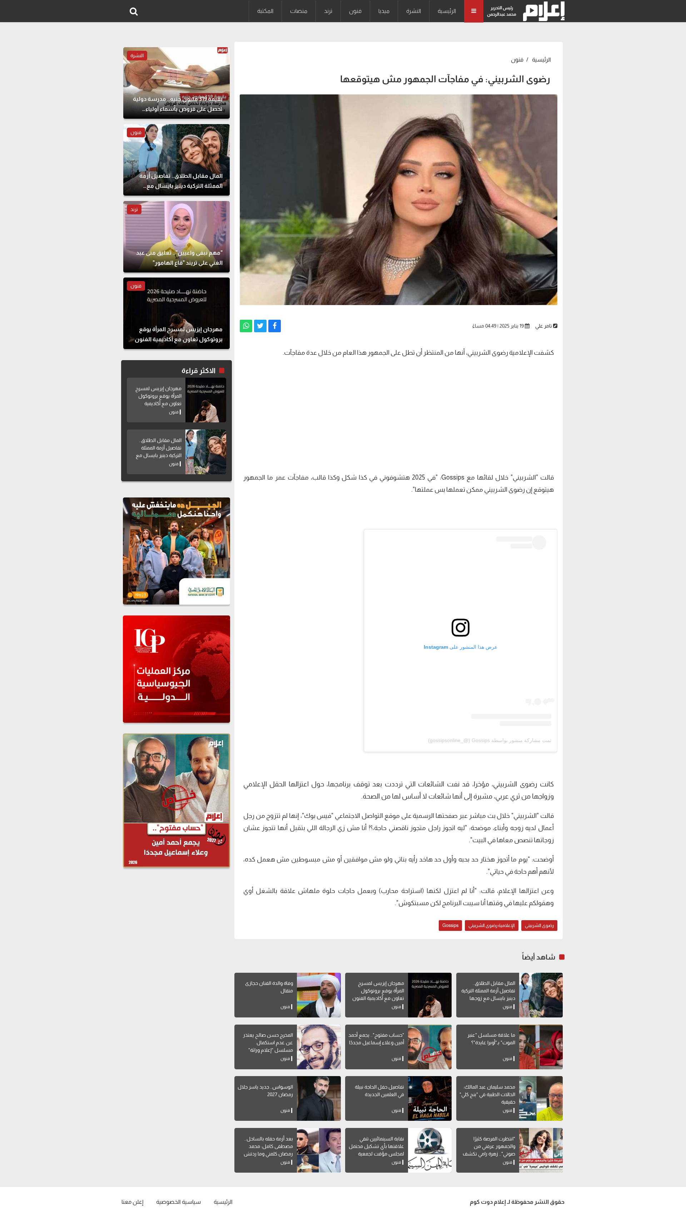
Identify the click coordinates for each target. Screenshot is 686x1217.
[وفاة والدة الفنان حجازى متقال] (318, 995)
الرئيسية (447, 11)
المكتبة (265, 11)
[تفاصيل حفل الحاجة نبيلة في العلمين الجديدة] (430, 1098)
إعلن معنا (132, 1202)
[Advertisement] (398, 414)
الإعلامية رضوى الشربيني (491, 925)
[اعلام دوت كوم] (542, 11)
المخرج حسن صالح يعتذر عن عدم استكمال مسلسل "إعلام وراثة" (268, 1042)
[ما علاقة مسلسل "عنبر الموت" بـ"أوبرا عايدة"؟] (541, 1047)
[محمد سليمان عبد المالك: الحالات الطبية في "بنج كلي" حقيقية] (541, 1098)
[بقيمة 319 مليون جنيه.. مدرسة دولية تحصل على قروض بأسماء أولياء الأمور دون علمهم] (176, 83)
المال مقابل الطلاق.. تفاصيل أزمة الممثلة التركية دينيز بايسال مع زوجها (488, 990)
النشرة (413, 11)
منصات (298, 11)
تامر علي (543, 326)
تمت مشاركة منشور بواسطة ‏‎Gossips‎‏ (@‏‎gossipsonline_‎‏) (489, 740)
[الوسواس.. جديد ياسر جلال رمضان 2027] (318, 1098)
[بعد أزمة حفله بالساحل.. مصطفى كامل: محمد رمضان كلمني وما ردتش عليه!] (318, 1150)
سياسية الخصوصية (178, 1202)
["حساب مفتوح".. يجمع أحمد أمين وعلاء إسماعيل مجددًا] (430, 1047)
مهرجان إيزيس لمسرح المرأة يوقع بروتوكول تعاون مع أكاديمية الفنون (378, 990)
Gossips (450, 925)
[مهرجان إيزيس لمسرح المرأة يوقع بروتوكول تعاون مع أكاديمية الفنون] (430, 995)
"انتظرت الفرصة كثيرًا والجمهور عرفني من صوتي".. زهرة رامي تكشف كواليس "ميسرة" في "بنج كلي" (489, 1154)
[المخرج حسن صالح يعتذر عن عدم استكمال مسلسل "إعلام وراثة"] (318, 1047)
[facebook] (274, 326)
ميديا (383, 11)
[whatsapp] (246, 326)
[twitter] (260, 326)
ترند (328, 11)
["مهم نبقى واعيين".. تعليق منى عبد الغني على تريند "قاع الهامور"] (176, 237)
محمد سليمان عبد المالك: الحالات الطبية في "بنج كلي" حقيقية (487, 1094)
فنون (355, 11)
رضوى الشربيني (539, 925)
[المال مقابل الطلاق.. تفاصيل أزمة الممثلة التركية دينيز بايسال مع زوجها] (541, 995)
